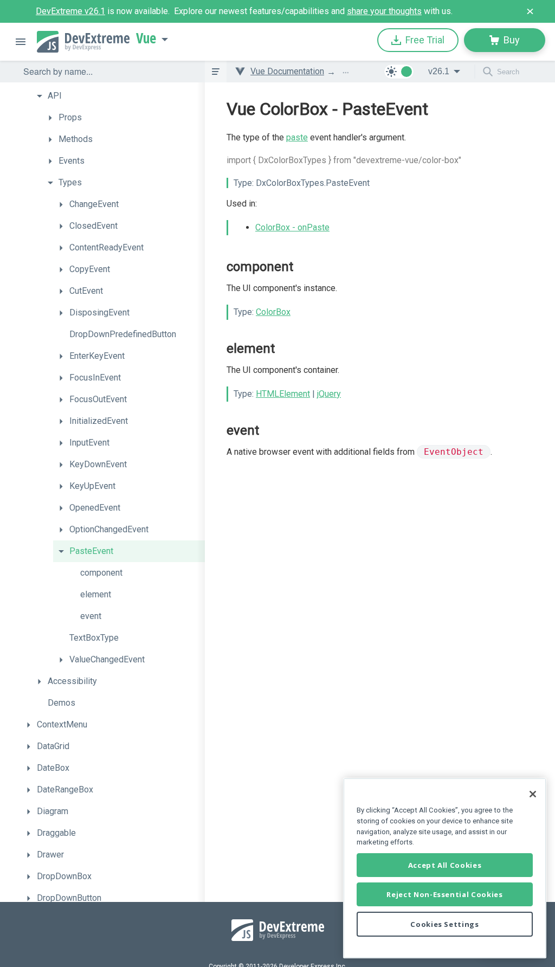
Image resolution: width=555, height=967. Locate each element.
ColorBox (273, 312)
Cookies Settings (444, 924)
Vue (146, 38)
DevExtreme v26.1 (70, 11)
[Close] (533, 794)
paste (297, 137)
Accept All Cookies (445, 865)
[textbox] (107, 71)
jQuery (329, 394)
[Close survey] (530, 11)
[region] (444, 868)
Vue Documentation (287, 71)
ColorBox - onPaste (292, 227)
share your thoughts (384, 11)
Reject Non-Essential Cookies (444, 894)
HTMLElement (283, 394)
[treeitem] (118, 96)
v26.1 (438, 71)
